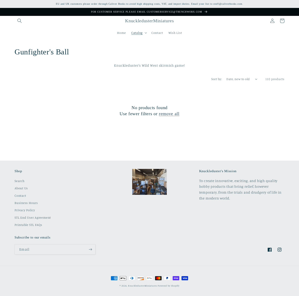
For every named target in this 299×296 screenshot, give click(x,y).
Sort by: (216, 79)
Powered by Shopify (168, 285)
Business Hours (26, 203)
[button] (19, 21)
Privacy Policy (25, 210)
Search (20, 181)
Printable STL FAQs (28, 225)
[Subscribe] (90, 249)
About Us (21, 188)
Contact (20, 195)
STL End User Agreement (33, 217)
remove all (169, 113)
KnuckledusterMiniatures (142, 285)
